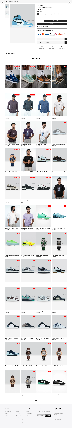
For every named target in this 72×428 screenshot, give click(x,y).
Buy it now (52, 23)
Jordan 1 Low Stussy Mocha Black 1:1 (27, 338)
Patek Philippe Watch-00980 (10, 394)
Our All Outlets (29, 413)
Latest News (28, 417)
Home (6, 1)
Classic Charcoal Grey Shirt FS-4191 (27, 117)
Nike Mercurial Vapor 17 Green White (12, 255)
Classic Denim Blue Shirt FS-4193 (42, 117)
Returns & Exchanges (19, 419)
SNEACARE (7, 419)
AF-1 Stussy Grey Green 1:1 (26, 311)
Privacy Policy (18, 420)
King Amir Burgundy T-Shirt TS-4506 (12, 144)
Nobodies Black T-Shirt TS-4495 (27, 171)
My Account (28, 420)
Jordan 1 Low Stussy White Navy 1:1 (58, 338)
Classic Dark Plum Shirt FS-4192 (11, 117)
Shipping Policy (18, 417)
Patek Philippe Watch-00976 (41, 365)
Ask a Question (40, 5)
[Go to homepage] (69, 2)
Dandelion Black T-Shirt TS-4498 (58, 200)
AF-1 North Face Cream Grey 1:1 (26, 282)
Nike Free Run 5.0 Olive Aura (26, 88)
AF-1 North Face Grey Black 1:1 (10, 282)
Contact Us (18, 413)
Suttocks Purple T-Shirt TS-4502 (27, 228)
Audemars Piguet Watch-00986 (42, 255)
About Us (17, 411)
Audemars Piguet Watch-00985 (11, 171)
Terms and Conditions (20, 422)
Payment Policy (18, 415)
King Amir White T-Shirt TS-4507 (58, 117)
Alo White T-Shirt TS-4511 (41, 144)
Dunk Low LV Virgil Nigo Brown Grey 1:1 (43, 311)
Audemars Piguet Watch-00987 (58, 255)
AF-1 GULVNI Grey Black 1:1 (41, 282)
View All (35, 400)
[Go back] (2, 2)
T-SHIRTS (6, 415)
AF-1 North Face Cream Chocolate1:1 (12, 311)
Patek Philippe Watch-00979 (26, 365)
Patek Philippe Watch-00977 (57, 365)
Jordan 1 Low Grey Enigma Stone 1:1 (58, 144)
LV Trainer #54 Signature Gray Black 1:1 (43, 200)
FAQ (27, 415)
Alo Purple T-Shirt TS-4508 (26, 144)
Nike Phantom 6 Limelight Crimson (27, 255)
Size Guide (28, 419)
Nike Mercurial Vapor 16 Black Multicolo (59, 394)
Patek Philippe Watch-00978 (26, 394)
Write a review (36, 58)
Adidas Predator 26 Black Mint (42, 394)
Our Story (28, 411)
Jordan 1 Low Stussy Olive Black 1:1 (58, 311)
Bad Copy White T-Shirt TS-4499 (11, 228)
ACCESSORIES (7, 420)
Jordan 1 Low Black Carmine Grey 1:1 (43, 338)
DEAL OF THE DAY (8, 411)
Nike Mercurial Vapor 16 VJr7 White (58, 228)
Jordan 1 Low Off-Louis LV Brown (42, 88)
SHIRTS (6, 413)
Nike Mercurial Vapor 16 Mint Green (43, 228)
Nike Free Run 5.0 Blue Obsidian (11, 88)
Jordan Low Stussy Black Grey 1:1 (11, 338)
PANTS (6, 417)
